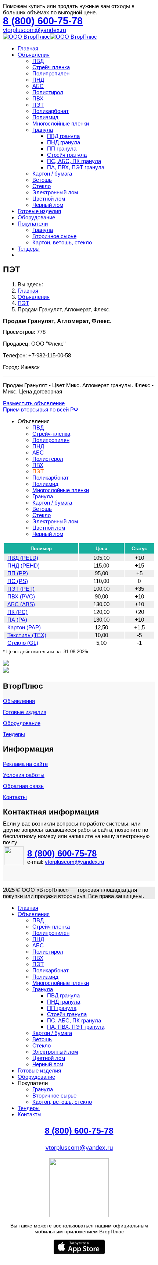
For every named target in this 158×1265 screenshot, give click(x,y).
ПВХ (37, 98)
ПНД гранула (63, 142)
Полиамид (45, 117)
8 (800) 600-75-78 (62, 853)
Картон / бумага (52, 173)
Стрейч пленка (51, 67)
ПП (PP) (17, 573)
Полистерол (47, 459)
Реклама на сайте (25, 764)
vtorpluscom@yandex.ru (34, 30)
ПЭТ (38, 105)
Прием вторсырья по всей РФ (40, 409)
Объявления (34, 55)
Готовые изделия (39, 211)
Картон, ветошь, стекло (62, 242)
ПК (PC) (17, 612)
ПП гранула (61, 148)
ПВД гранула (63, 136)
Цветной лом (48, 198)
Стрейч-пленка (51, 434)
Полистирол (47, 92)
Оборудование (36, 217)
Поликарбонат (50, 111)
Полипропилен (50, 73)
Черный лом (47, 205)
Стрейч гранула (67, 155)
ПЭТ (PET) (21, 589)
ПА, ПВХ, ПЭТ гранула (75, 167)
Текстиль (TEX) (26, 635)
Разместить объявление (34, 403)
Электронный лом (55, 192)
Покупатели (33, 223)
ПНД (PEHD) (23, 565)
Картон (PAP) (24, 627)
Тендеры (29, 248)
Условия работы (23, 775)
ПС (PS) (17, 581)
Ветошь (42, 180)
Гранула (42, 130)
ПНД (38, 80)
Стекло (41, 186)
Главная (28, 48)
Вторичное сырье (54, 236)
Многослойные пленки (60, 123)
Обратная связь (23, 786)
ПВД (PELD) (22, 558)
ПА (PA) (17, 619)
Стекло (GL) (22, 643)
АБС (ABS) (21, 604)
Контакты (15, 797)
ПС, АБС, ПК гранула (74, 161)
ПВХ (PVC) (21, 596)
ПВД (38, 61)
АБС (38, 86)
